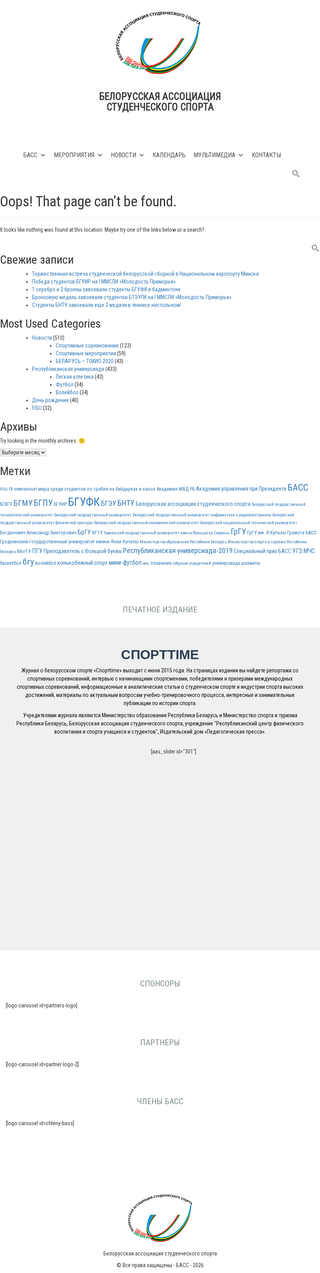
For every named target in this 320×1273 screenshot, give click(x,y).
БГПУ (43, 503)
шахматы (250, 563)
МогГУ (24, 551)
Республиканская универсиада (68, 369)
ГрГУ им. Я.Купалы (266, 532)
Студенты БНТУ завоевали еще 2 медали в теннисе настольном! (106, 305)
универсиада (226, 563)
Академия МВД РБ (175, 489)
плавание (161, 563)
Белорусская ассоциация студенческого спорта (193, 504)
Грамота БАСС (302, 532)
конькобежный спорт (82, 563)
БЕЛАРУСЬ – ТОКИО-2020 (85, 361)
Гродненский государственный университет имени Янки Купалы (69, 541)
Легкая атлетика (75, 377)
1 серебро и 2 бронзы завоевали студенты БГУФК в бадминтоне (106, 289)
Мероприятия (74, 155)
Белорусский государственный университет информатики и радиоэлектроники (202, 515)
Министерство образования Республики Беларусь (183, 541)
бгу (28, 562)
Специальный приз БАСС (262, 551)
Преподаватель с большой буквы (83, 551)
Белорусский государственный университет (93, 515)
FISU (37, 408)
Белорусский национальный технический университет (248, 522)
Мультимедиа (214, 155)
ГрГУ (238, 531)
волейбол (45, 563)
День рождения (50, 400)
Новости (123, 155)
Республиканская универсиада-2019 (178, 550)
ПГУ (37, 551)
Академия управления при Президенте (241, 489)
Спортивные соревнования (87, 345)
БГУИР (60, 504)
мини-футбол (125, 562)
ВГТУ (97, 532)
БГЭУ (108, 503)
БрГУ (84, 532)
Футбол (64, 384)
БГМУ (22, 503)
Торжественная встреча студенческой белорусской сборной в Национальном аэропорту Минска (145, 274)
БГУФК (84, 502)
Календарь (169, 155)
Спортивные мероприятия (86, 353)
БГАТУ (6, 504)
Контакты (266, 155)
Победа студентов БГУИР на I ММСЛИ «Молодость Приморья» (104, 281)
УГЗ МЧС (303, 551)
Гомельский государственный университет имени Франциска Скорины (166, 532)
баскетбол (10, 563)
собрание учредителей (191, 563)
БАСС (30, 155)
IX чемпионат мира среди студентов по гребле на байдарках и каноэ (82, 489)
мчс (146, 563)
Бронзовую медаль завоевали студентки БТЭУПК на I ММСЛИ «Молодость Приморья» (131, 297)
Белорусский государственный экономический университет (146, 522)
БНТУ (126, 503)
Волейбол (67, 392)
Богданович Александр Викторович (38, 532)
